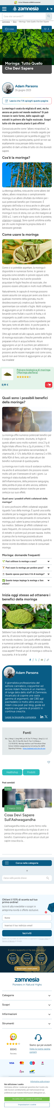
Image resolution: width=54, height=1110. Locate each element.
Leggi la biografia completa (20, 717)
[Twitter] (46, 716)
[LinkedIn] (42, 716)
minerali (17, 220)
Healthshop (12, 772)
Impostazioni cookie (27, 1104)
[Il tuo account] (48, 9)
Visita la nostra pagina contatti (40, 1050)
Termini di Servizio (8, 941)
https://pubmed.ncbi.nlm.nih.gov (34, 748)
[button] (8, 88)
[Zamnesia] (26, 8)
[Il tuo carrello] (51, 9)
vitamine (6, 220)
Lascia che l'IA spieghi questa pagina (29, 100)
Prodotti (31, 772)
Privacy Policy (44, 939)
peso (42, 136)
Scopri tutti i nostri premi (27, 969)
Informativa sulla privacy (40, 1081)
